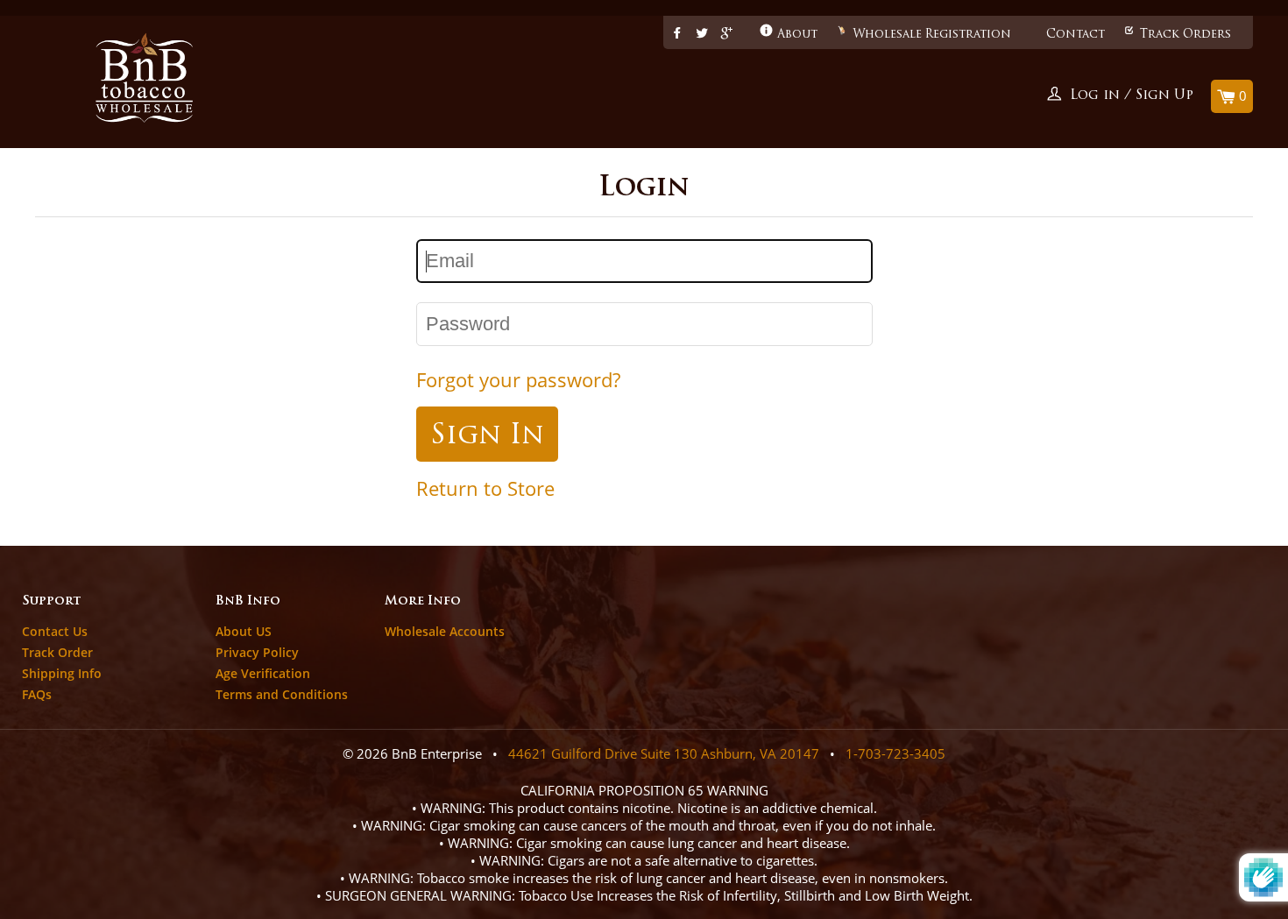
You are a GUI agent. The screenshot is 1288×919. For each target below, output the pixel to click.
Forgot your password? (518, 379)
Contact (1075, 34)
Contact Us (55, 631)
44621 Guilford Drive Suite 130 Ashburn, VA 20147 (663, 753)
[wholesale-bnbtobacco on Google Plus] (726, 34)
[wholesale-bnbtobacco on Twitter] (702, 34)
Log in (1095, 96)
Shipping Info (62, 673)
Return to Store (485, 488)
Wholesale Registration (932, 34)
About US (244, 631)
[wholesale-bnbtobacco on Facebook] (677, 34)
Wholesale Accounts (445, 631)
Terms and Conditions (282, 694)
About (797, 34)
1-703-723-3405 (895, 753)
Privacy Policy (257, 652)
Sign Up (1164, 96)
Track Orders (1185, 34)
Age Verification (263, 673)
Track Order (57, 652)
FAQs (37, 694)
